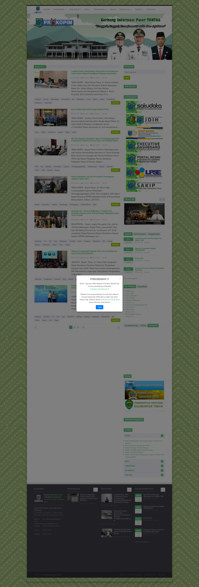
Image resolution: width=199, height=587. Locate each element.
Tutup (99, 307)
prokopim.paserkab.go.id (99, 289)
